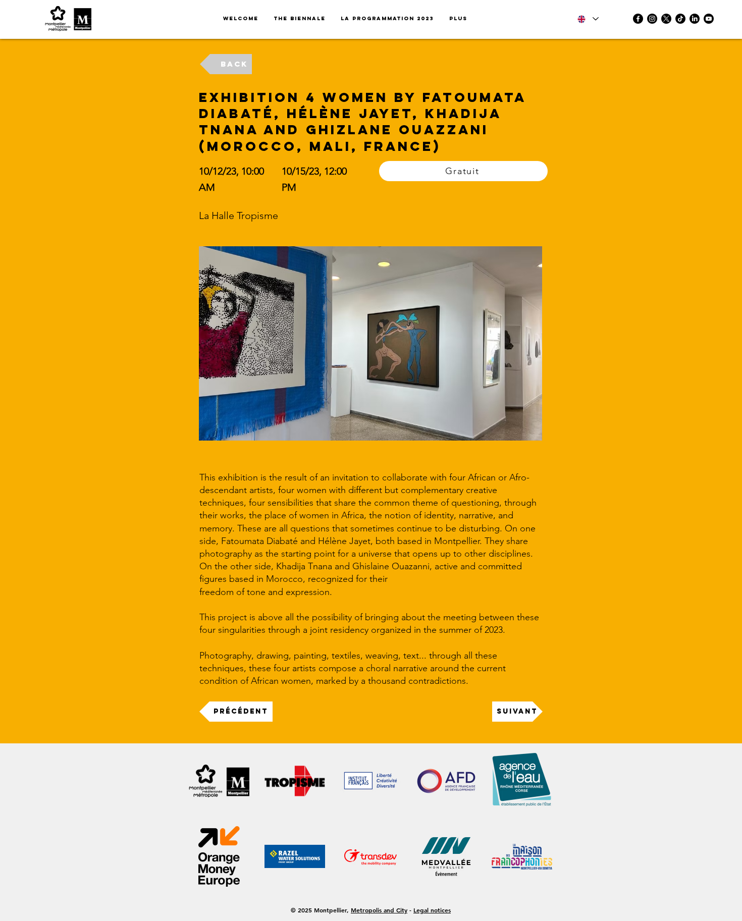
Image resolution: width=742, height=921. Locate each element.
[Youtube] (709, 19)
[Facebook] (638, 19)
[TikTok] (680, 19)
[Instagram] (652, 19)
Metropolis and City (379, 910)
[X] (666, 19)
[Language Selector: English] (588, 19)
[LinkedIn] (695, 19)
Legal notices (432, 910)
